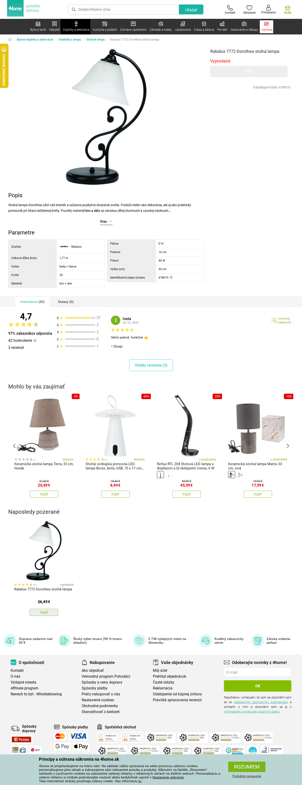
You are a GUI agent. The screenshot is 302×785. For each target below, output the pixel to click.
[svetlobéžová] (240, 474)
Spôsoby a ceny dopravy (102, 682)
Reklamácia (162, 688)
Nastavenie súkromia (168, 777)
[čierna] (160, 474)
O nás (15, 676)
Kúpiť (248, 71)
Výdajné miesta (23, 682)
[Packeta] (21, 739)
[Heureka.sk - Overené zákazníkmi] (252, 750)
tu (139, 781)
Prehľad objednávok (169, 676)
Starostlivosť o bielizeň (101, 712)
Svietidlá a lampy (70, 39)
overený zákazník (284, 320)
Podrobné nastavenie (246, 776)
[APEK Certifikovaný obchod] (271, 750)
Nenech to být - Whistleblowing (36, 694)
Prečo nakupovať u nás (101, 694)
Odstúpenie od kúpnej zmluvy (177, 694)
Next (288, 446)
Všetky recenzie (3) (151, 365)
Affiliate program (24, 688)
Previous (14, 446)
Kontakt (17, 670)
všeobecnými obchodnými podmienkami (261, 702)
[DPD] (35, 750)
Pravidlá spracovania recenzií (177, 700)
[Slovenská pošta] (19, 750)
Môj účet (160, 670)
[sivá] (231, 474)
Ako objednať (93, 670)
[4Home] (11, 40)
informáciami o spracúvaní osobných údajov (252, 711)
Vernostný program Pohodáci (106, 676)
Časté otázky (163, 682)
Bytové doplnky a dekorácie (35, 39)
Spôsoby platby (95, 688)
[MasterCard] (60, 736)
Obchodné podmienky (100, 706)
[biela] (168, 474)
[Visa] (78, 736)
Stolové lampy (95, 39)
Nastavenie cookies (98, 700)
